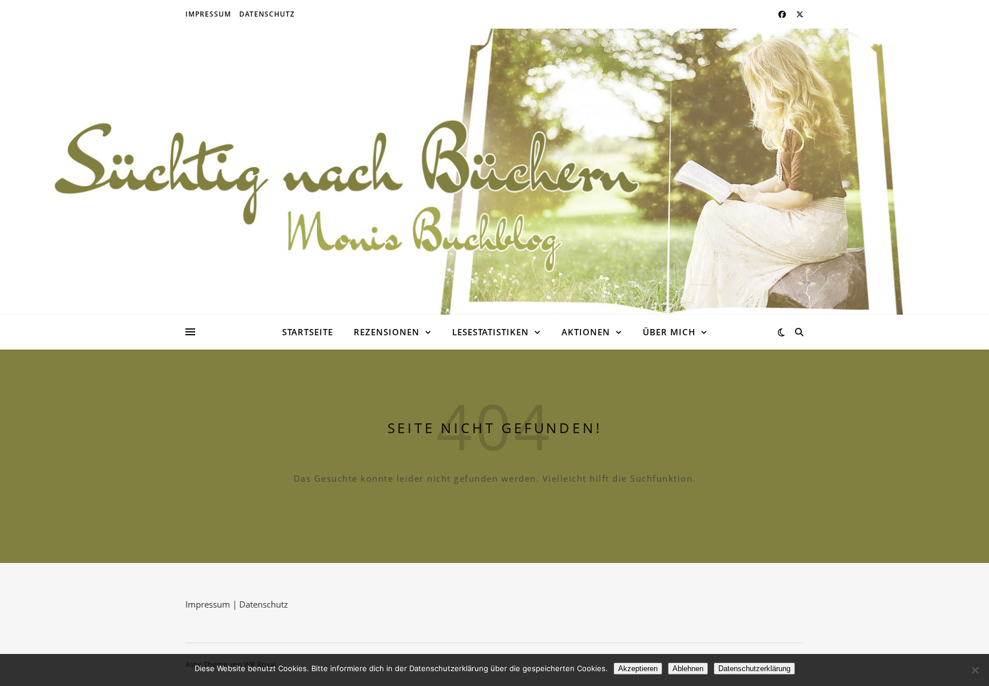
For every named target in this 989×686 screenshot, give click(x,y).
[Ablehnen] (974, 670)
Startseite (307, 332)
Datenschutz (267, 14)
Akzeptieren (638, 668)
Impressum (208, 14)
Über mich (669, 332)
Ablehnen (687, 668)
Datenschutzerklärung (754, 668)
